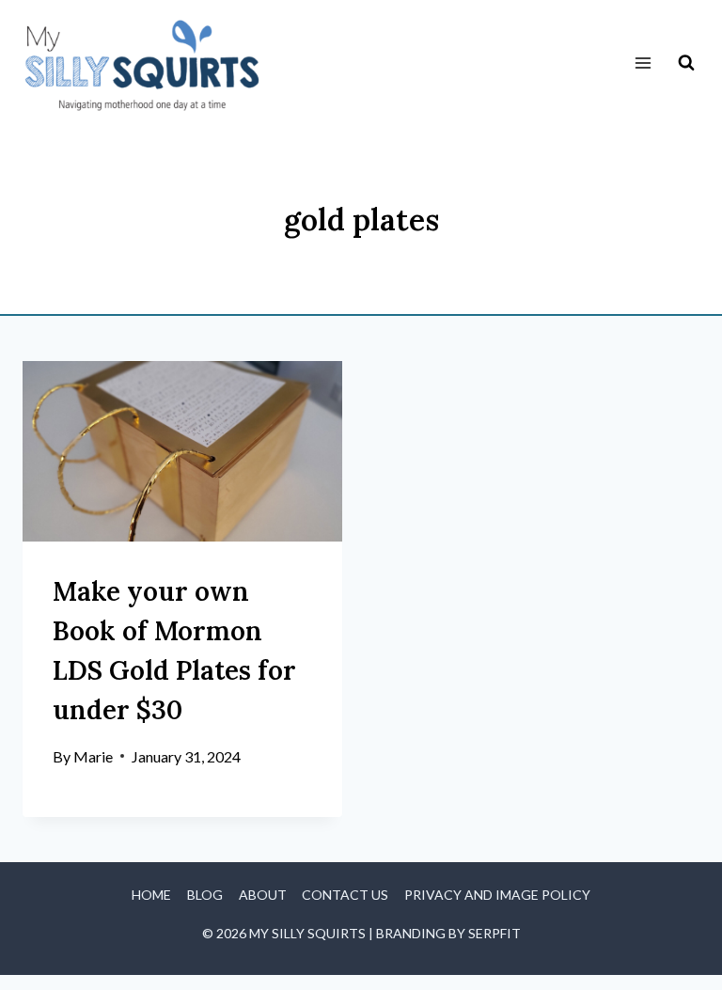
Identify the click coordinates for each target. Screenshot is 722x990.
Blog (205, 895)
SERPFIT (494, 933)
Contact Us (345, 895)
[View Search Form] (686, 63)
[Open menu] (642, 63)
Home (151, 895)
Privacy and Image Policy (497, 895)
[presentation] (182, 451)
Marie (93, 756)
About (263, 895)
